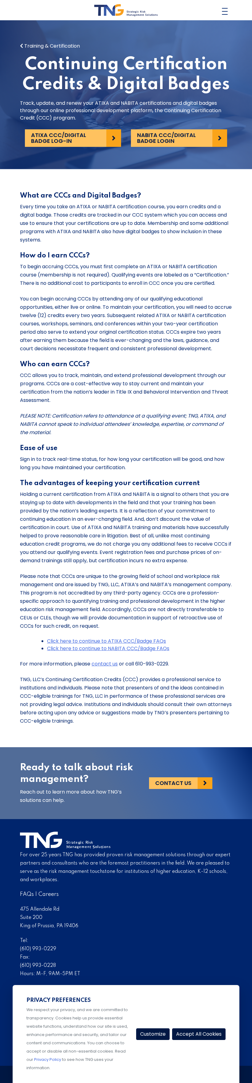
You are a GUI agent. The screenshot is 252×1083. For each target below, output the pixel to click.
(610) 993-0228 (38, 965)
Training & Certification (51, 45)
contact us (105, 663)
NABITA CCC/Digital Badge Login (166, 138)
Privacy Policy (47, 1059)
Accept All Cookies (199, 1034)
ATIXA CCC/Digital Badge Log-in (58, 138)
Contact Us (173, 783)
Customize (153, 1034)
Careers (48, 894)
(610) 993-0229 (38, 949)
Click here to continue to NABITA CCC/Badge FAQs (108, 648)
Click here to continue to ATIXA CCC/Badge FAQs (106, 641)
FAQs (27, 894)
